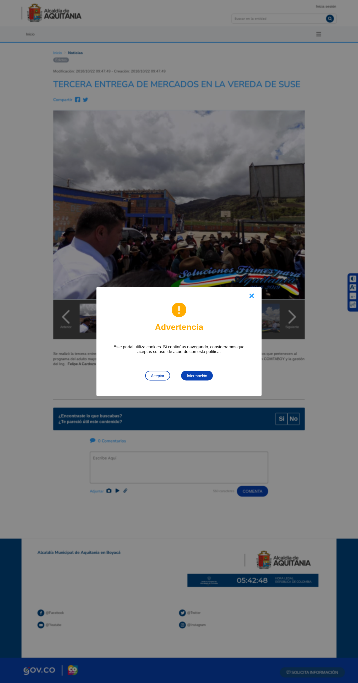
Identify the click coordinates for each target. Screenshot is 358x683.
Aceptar (157, 376)
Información (197, 376)
